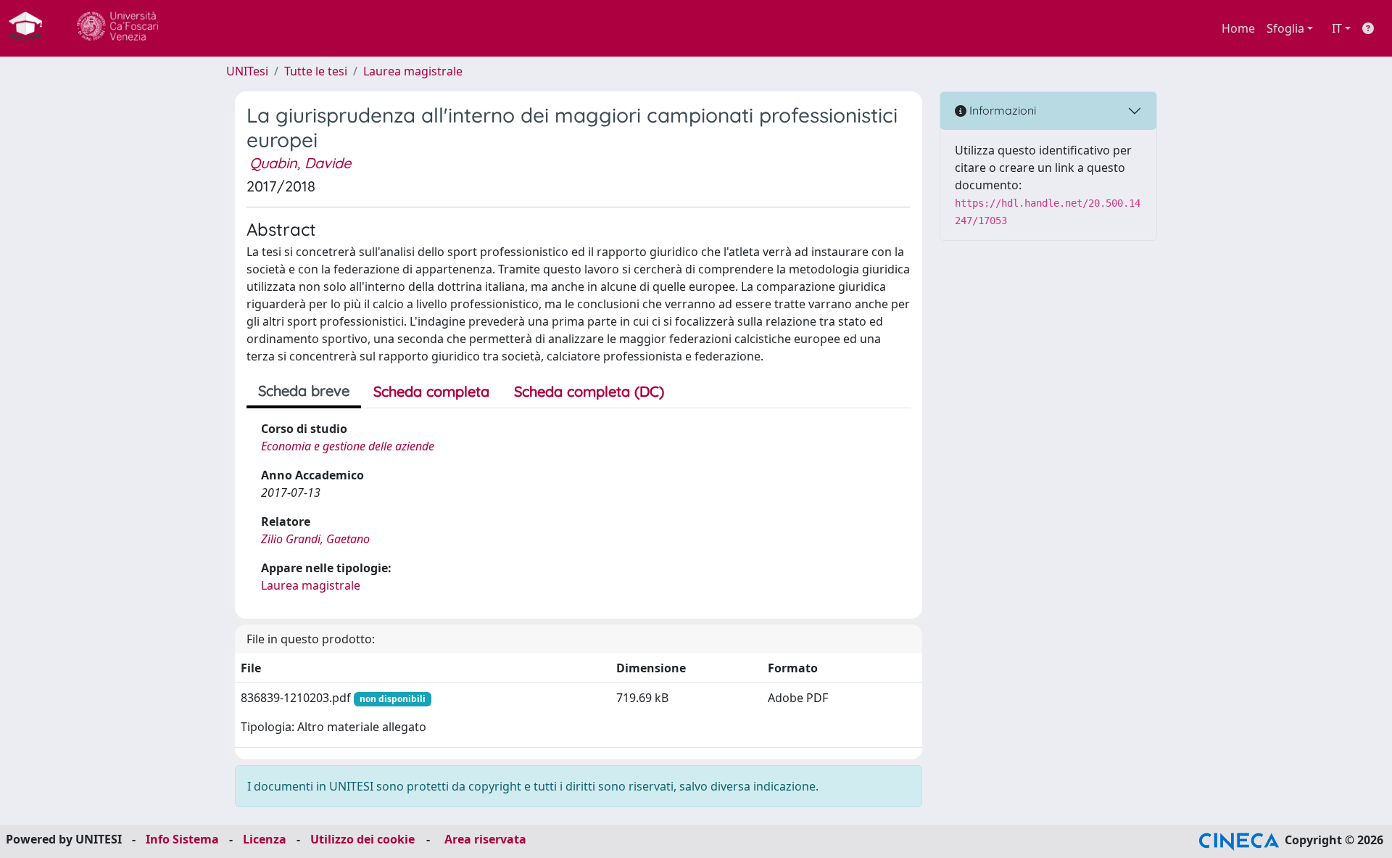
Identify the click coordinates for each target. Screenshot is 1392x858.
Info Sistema (182, 839)
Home (1238, 28)
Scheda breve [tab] (303, 390)
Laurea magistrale (413, 71)
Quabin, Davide (300, 163)
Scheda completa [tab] (431, 391)
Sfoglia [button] (1285, 28)
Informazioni (1001, 110)
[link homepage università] (117, 28)
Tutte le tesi (315, 71)
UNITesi (247, 71)
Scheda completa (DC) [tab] (589, 391)
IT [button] (1337, 28)
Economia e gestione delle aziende (347, 446)
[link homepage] (31, 28)
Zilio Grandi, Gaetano (315, 539)
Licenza (264, 839)
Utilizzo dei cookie (362, 839)
